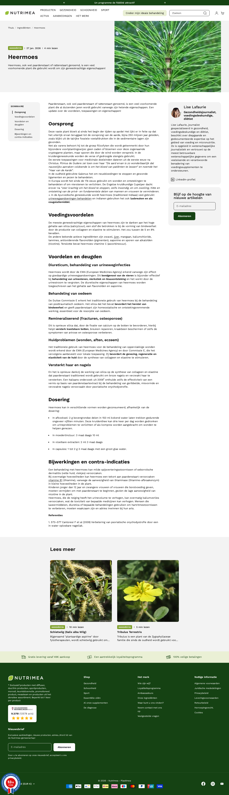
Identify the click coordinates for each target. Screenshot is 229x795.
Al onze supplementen (96, 703)
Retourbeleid (201, 703)
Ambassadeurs (145, 693)
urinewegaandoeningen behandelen (70, 198)
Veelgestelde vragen (148, 716)
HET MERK (82, 15)
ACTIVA (44, 15)
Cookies (198, 712)
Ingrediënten (24, 28)
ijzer (116, 236)
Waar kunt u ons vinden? (151, 703)
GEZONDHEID (68, 10)
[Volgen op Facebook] (203, 784)
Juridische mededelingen (207, 688)
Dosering (19, 129)
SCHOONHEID (88, 10)
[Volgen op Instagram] (213, 784)
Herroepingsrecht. (203, 707)
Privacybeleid (201, 693)
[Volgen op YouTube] (222, 783)
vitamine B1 (55, 480)
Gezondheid (90, 683)
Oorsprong (20, 112)
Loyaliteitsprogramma (149, 688)
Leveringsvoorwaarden (206, 698)
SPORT (105, 10)
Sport (86, 693)
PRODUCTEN (48, 10)
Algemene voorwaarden (207, 683)
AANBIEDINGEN (62, 15)
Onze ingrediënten (147, 698)
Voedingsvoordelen (25, 117)
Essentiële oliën (92, 698)
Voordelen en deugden (22, 123)
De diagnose (90, 707)
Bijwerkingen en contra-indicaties (23, 135)
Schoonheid (90, 688)
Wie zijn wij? (144, 683)
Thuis (11, 28)
